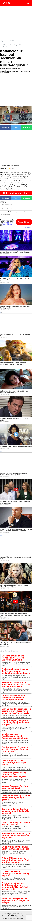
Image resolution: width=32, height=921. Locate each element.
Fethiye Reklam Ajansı (9, 918)
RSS (12, 916)
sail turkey (20, 918)
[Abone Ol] (11, 168)
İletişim (9, 914)
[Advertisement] (16, 22)
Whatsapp (26, 127)
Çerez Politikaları (17, 914)
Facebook (5, 127)
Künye (4, 914)
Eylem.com (4, 41)
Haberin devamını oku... (16, 193)
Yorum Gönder (23, 222)
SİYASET (11, 41)
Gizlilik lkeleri (6, 916)
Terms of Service (7, 224)
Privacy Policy (9, 222)
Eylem (6, 3)
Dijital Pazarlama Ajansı (22, 916)
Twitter (16, 127)
